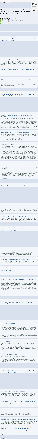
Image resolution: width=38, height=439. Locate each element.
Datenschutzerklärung (7, 437)
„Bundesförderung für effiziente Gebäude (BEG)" (20, 208)
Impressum (1, 437)
